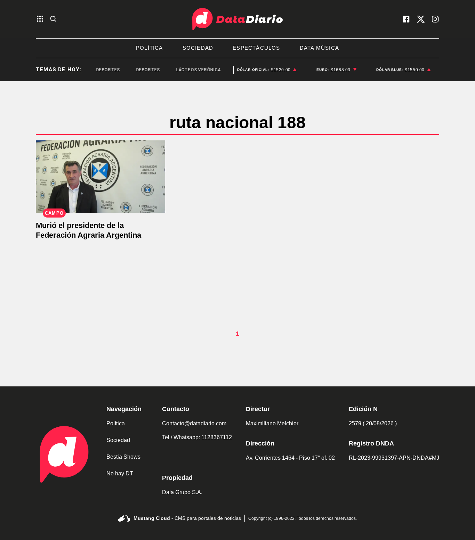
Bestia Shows (123, 457)
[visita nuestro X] (421, 19)
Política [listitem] (149, 48)
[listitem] (267, 70)
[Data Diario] (237, 19)
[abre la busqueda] (53, 19)
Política (115, 423)
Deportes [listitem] (104, 69)
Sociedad (118, 440)
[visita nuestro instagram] (435, 19)
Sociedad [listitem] (198, 48)
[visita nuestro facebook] (406, 19)
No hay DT (119, 473)
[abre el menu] (40, 19)
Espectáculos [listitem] (256, 48)
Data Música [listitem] (319, 48)
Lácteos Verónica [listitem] (194, 69)
